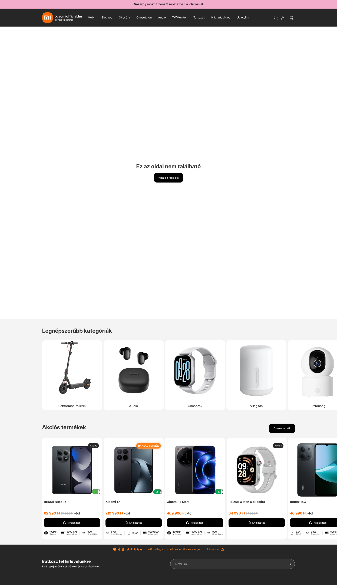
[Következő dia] (291, 374)
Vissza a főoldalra (168, 177)
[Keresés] (276, 17)
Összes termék (282, 428)
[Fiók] (283, 17)
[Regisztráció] (290, 564)
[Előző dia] (56, 470)
